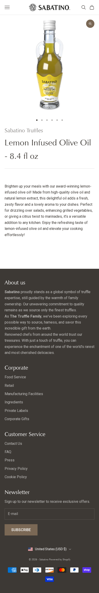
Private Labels (16, 410)
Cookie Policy (16, 477)
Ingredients (14, 402)
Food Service (15, 377)
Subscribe (21, 530)
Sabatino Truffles (24, 130)
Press (10, 460)
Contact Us (13, 443)
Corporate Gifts (17, 419)
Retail (9, 385)
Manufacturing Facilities (24, 394)
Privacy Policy (16, 468)
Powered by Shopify (59, 559)
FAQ (8, 452)
